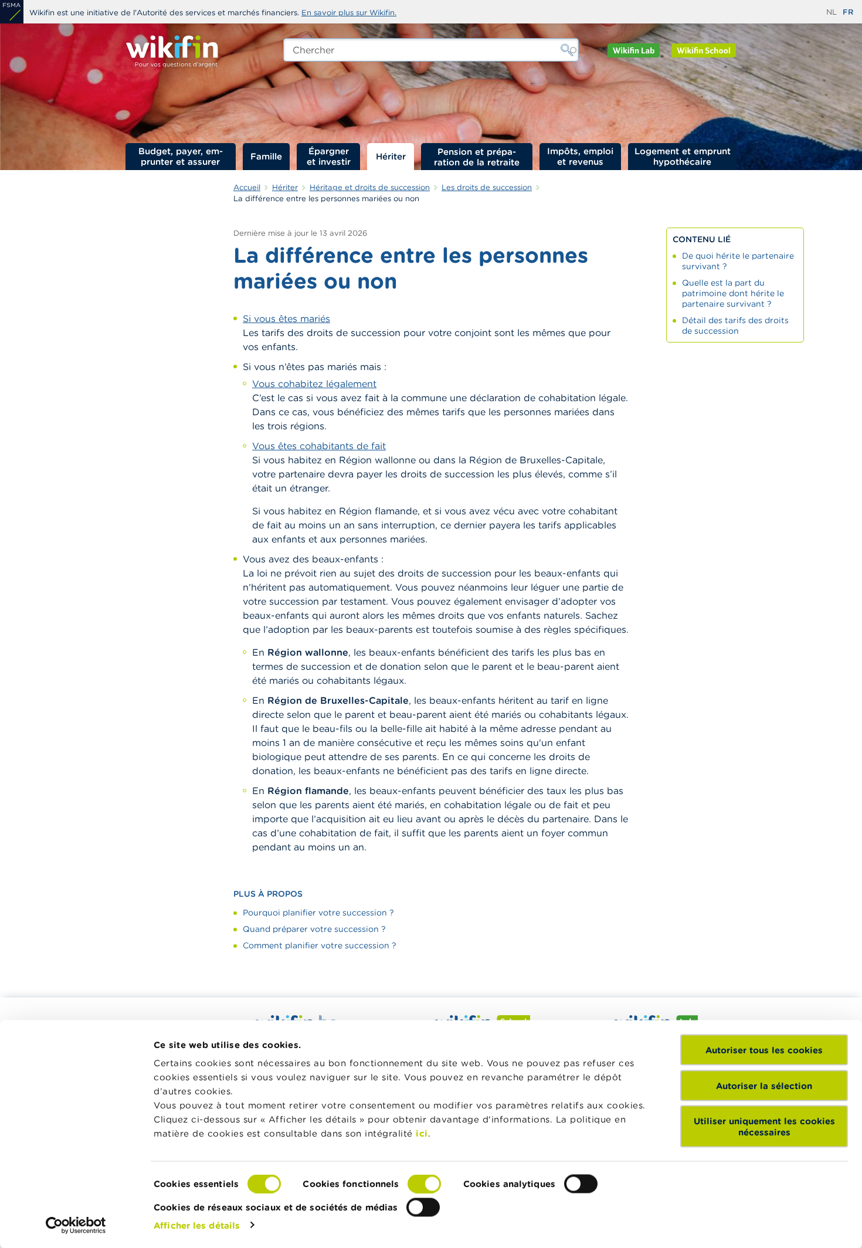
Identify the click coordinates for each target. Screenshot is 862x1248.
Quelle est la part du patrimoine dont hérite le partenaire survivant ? (733, 293)
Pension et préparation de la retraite (476, 156)
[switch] (424, 1184)
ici (422, 1133)
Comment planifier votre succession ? (319, 945)
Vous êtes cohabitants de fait (319, 446)
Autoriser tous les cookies (764, 1050)
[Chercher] (567, 50)
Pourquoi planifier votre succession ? (318, 912)
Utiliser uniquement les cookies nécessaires (764, 1126)
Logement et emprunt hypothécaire (682, 156)
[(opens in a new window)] (11, 11)
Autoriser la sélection (764, 1085)
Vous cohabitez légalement (314, 383)
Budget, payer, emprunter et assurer (180, 156)
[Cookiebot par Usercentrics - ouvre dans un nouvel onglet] (76, 1225)
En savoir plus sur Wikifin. (348, 13)
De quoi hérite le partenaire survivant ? (738, 261)
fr (848, 12)
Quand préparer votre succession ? (314, 929)
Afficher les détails (197, 1224)
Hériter (391, 156)
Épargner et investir (329, 156)
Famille (266, 156)
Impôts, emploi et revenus (580, 156)
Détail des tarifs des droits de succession (735, 325)
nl (831, 12)
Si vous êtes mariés (286, 318)
